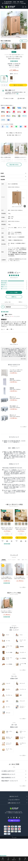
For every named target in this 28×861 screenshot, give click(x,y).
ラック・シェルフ (11, 559)
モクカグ (10, 7)
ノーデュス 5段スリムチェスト (7, 577)
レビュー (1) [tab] (7, 302)
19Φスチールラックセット (7, 528)
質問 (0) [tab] (20, 302)
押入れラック (15, 397)
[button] (14, 61)
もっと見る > (23, 426)
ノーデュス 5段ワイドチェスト (20, 577)
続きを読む (23, 358)
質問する (14, 297)
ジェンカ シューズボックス (16, 370)
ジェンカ (16, 67)
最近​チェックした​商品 (14, 593)
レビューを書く (14, 292)
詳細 (17, 93)
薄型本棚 (15, 379)
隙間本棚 (15, 388)
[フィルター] (2, 306)
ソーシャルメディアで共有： (7, 124)
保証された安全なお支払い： (7, 105)
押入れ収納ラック (15, 406)
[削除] (12, 598)
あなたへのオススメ (14, 364)
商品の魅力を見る (14, 164)
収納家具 (17, 65)
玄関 (19, 559)
